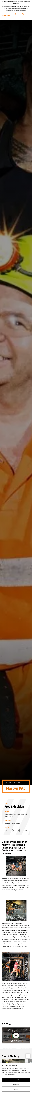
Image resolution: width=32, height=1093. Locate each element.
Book (19, 14)
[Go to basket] (25, 18)
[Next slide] (28, 1056)
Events (11, 783)
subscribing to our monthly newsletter (16, 10)
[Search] (21, 18)
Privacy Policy (11, 1074)
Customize (16, 1084)
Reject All (16, 1089)
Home (7, 783)
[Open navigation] (29, 18)
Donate (27, 14)
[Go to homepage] (6, 16)
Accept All (16, 1080)
